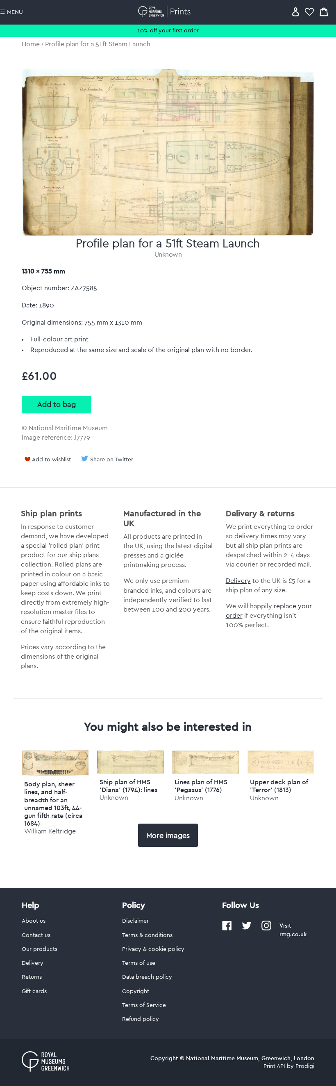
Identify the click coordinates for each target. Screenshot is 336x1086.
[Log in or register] (295, 11)
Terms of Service (144, 1005)
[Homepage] (165, 11)
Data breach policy (147, 977)
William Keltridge (50, 831)
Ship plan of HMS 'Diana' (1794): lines (128, 786)
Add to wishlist (51, 460)
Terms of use (138, 963)
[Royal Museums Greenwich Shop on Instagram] (266, 929)
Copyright (135, 991)
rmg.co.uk (292, 934)
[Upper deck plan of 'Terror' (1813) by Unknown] (281, 771)
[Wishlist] (309, 11)
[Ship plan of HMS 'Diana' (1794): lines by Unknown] (130, 771)
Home (31, 44)
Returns (32, 977)
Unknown (168, 254)
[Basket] (324, 11)
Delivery (238, 581)
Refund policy (140, 1019)
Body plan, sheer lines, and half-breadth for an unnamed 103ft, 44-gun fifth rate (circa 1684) (53, 803)
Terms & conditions (147, 935)
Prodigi (304, 1066)
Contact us (36, 935)
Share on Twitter (111, 460)
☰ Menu (11, 12)
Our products (39, 949)
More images (168, 835)
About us (33, 921)
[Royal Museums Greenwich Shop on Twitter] (247, 929)
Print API (274, 1066)
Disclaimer (135, 921)
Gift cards (34, 991)
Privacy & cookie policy (153, 949)
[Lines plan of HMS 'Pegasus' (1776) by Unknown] (205, 771)
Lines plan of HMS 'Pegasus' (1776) (201, 786)
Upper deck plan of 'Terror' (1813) (279, 786)
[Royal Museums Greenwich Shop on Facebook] (227, 929)
